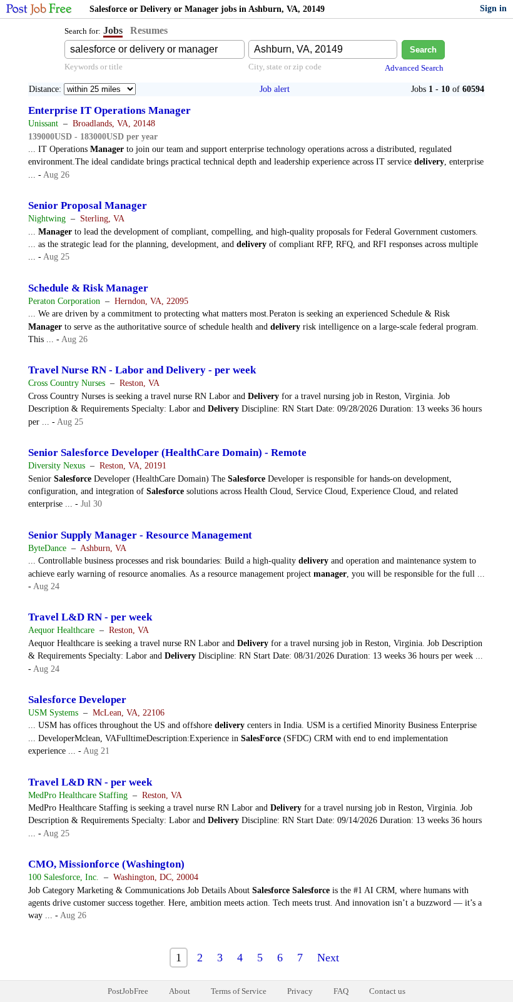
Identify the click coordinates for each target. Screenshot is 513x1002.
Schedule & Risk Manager (88, 288)
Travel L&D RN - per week (90, 617)
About (179, 991)
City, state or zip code (285, 66)
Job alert (275, 89)
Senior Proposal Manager (87, 205)
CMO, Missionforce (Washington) (106, 864)
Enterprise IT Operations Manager (109, 110)
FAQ (340, 991)
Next (328, 957)
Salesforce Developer (77, 700)
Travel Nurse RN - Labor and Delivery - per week (142, 370)
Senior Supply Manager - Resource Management (140, 535)
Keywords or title (93, 66)
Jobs (113, 30)
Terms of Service (239, 991)
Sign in (493, 8)
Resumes (149, 30)
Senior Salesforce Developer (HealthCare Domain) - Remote (167, 452)
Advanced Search (414, 68)
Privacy (300, 991)
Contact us (387, 991)
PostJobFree (128, 991)
